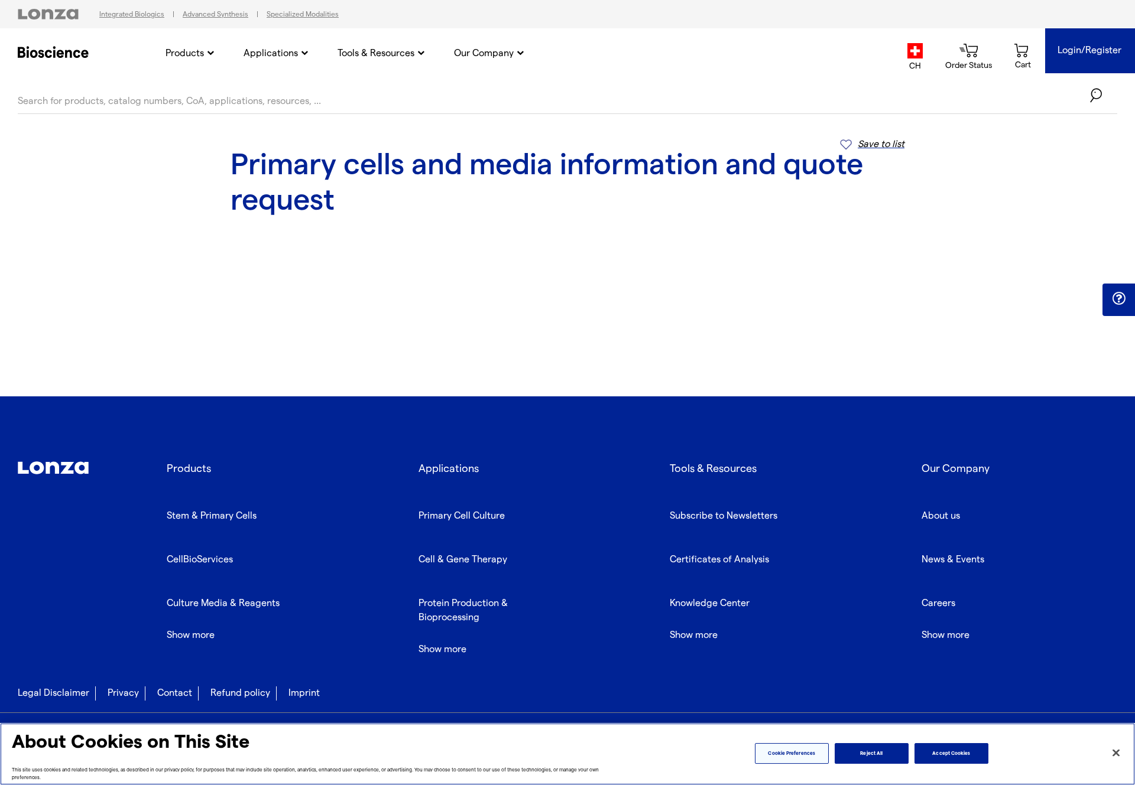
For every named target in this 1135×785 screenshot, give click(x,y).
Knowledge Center (710, 603)
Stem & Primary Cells (212, 516)
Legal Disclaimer (53, 693)
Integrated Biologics (131, 14)
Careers (938, 603)
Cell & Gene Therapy (463, 559)
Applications (271, 53)
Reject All (871, 753)
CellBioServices (200, 559)
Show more (191, 635)
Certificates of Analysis (719, 559)
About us (941, 516)
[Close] (1116, 753)
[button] (1119, 299)
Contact (174, 693)
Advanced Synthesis (215, 14)
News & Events (953, 559)
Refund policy (240, 693)
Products (185, 53)
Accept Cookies (951, 753)
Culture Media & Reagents (223, 603)
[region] (567, 754)
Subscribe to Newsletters (723, 516)
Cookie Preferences (791, 753)
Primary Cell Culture (462, 516)
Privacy (123, 693)
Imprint (304, 693)
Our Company (484, 53)
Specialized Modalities (303, 14)
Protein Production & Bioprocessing (463, 610)
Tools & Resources (376, 53)
